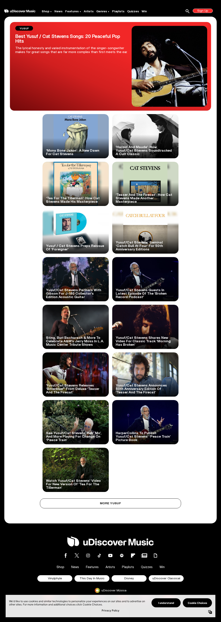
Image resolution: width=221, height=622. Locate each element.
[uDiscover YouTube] (110, 555)
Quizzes (133, 11)
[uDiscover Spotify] (122, 555)
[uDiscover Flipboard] (133, 555)
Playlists (118, 11)
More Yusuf (110, 503)
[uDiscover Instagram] (88, 555)
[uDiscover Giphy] (155, 555)
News (58, 11)
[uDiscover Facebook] (66, 555)
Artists (89, 11)
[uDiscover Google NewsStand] (144, 555)
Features (72, 11)
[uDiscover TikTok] (99, 555)
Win (144, 11)
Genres (101, 11)
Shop (45, 11)
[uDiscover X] (77, 555)
